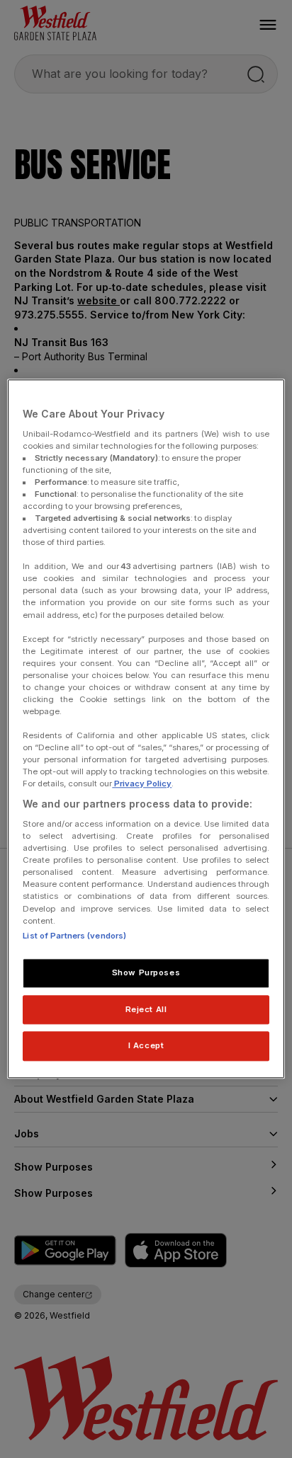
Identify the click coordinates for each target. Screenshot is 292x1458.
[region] (145, 729)
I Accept (146, 1046)
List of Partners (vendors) (74, 936)
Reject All (146, 1009)
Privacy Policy (142, 784)
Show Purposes (146, 972)
